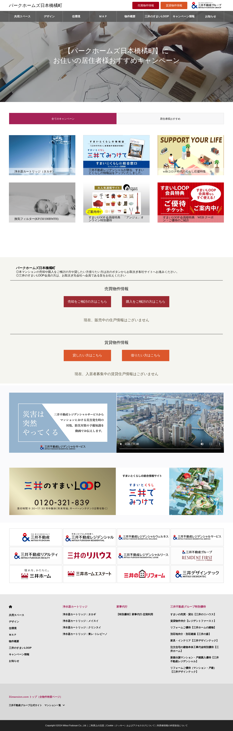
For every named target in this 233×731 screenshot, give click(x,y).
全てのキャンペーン (63, 118)
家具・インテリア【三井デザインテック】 (194, 640)
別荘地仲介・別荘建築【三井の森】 (190, 633)
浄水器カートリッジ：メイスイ (80, 620)
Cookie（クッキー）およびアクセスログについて (130, 725)
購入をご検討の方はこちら (145, 301)
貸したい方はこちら (87, 355)
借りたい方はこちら (145, 355)
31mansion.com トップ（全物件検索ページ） (35, 696)
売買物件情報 (146, 5)
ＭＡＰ (103, 16)
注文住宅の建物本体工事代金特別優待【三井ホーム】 (194, 649)
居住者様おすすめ (170, 118)
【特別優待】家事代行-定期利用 (134, 614)
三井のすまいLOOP (157, 16)
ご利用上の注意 (96, 725)
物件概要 (130, 16)
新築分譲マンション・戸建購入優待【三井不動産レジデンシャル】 (194, 659)
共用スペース (22, 16)
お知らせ (210, 16)
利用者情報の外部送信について (172, 725)
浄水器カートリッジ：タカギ (79, 614)
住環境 (76, 16)
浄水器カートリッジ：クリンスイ (82, 627)
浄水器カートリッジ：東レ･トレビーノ (85, 633)
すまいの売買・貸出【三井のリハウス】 (193, 614)
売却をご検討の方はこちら (87, 301)
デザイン (49, 16)
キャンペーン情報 (184, 16)
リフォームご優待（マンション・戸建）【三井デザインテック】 (193, 669)
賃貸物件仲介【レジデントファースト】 (193, 620)
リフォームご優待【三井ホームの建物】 (193, 627)
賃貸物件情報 (174, 5)
